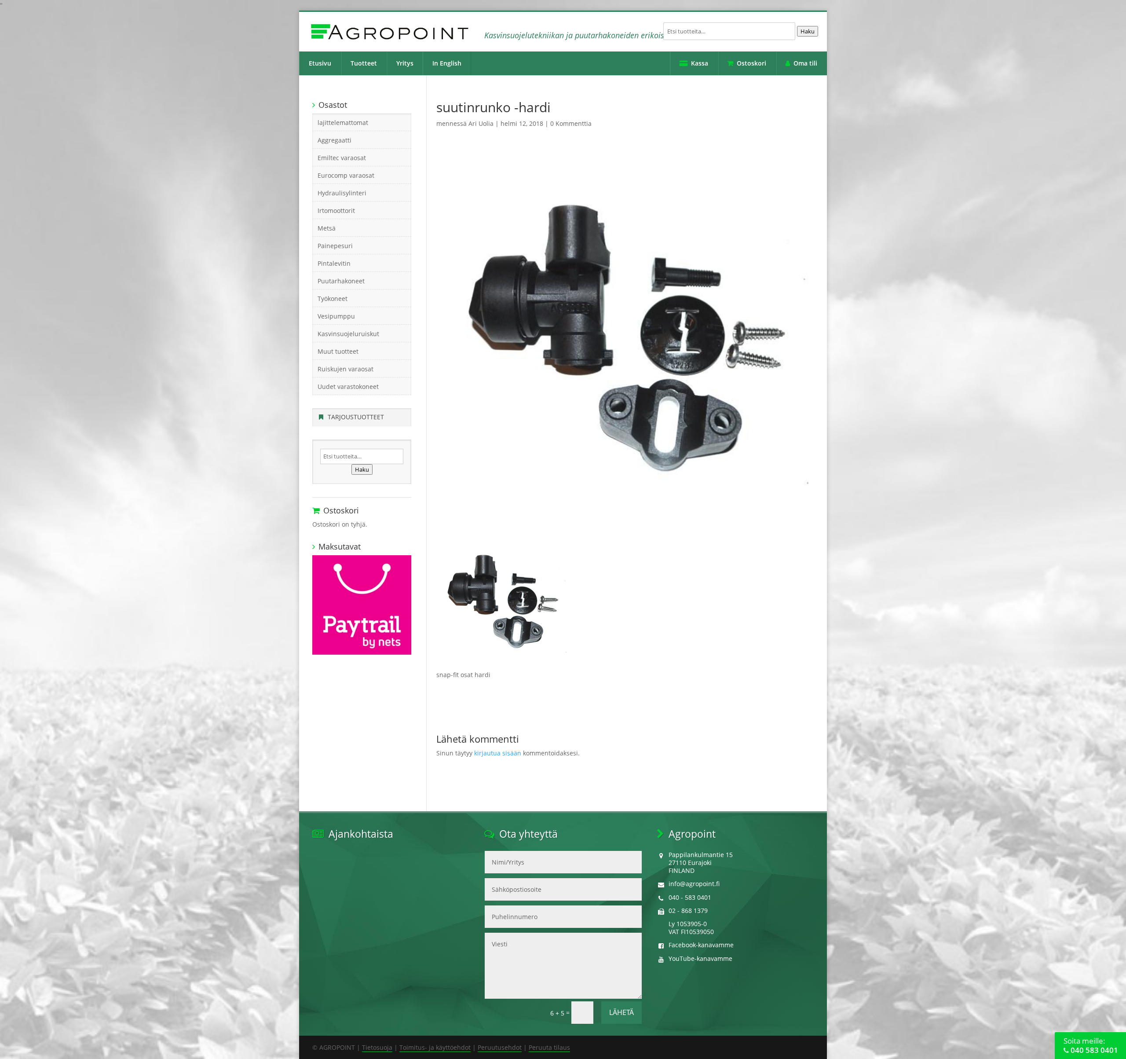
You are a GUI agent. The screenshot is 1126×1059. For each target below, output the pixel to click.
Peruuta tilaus (549, 1047)
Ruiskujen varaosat (345, 369)
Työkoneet (332, 298)
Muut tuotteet (338, 351)
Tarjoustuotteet (356, 417)
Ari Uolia (481, 123)
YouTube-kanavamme (700, 958)
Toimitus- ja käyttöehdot (435, 1047)
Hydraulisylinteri (342, 193)
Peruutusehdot (500, 1047)
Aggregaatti (334, 140)
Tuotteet (364, 63)
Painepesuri (335, 246)
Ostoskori (751, 63)
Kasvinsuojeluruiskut (348, 334)
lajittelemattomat (343, 122)
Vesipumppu (336, 316)
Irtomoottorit (336, 210)
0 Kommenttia (571, 123)
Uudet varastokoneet (348, 386)
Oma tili (805, 63)
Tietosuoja (377, 1047)
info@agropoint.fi (694, 883)
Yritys (404, 63)
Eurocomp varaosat (346, 175)
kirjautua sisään (497, 753)
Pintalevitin (334, 263)
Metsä (327, 228)
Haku (808, 31)
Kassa (699, 63)
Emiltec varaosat (342, 158)
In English (446, 63)
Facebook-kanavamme (701, 945)
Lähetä (621, 1012)
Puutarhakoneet (341, 281)
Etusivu (320, 63)
